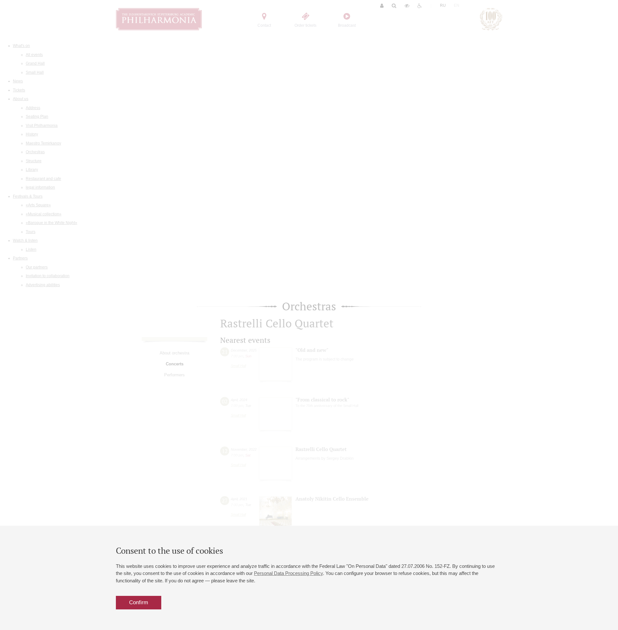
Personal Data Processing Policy (288, 573)
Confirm (138, 602)
